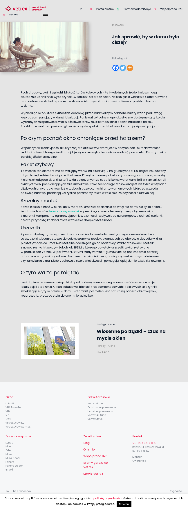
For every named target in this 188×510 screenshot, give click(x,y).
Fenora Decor (14, 466)
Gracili (9, 469)
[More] (130, 68)
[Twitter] (123, 68)
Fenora (10, 462)
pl (81, 9)
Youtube (11, 491)
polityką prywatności (107, 498)
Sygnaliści (176, 491)
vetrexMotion (96, 403)
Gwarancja (139, 461)
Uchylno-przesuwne (100, 411)
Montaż (137, 457)
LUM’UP (10, 403)
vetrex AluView (15, 423)
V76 (8, 415)
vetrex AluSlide (97, 415)
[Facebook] (115, 68)
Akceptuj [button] (124, 504)
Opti (8, 419)
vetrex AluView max (18, 426)
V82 (8, 411)
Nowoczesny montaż (64, 211)
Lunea (9, 442)
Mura (9, 454)
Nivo (8, 446)
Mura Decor (13, 458)
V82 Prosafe (13, 407)
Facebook (25, 491)
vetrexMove (95, 419)
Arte (8, 450)
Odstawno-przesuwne (102, 407)
